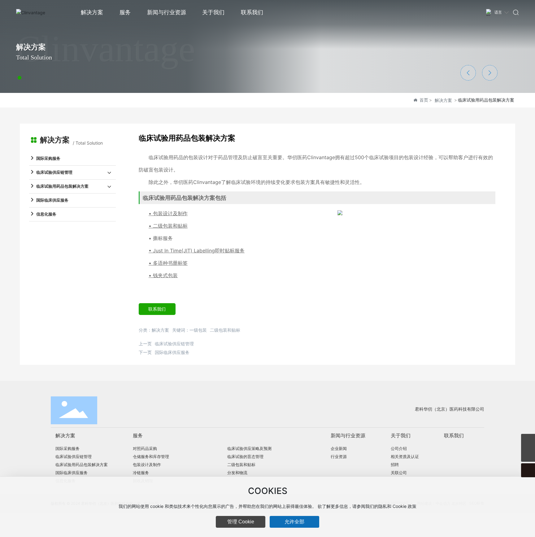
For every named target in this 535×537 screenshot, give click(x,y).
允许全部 (294, 521)
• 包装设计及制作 (168, 213)
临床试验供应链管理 (174, 343)
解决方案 (443, 100)
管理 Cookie (240, 521)
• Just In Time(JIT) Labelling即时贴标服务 (197, 250)
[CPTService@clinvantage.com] (528, 441)
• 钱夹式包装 (163, 275)
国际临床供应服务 (172, 352)
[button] (19, 78)
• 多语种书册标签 (168, 263)
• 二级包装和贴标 (168, 226)
